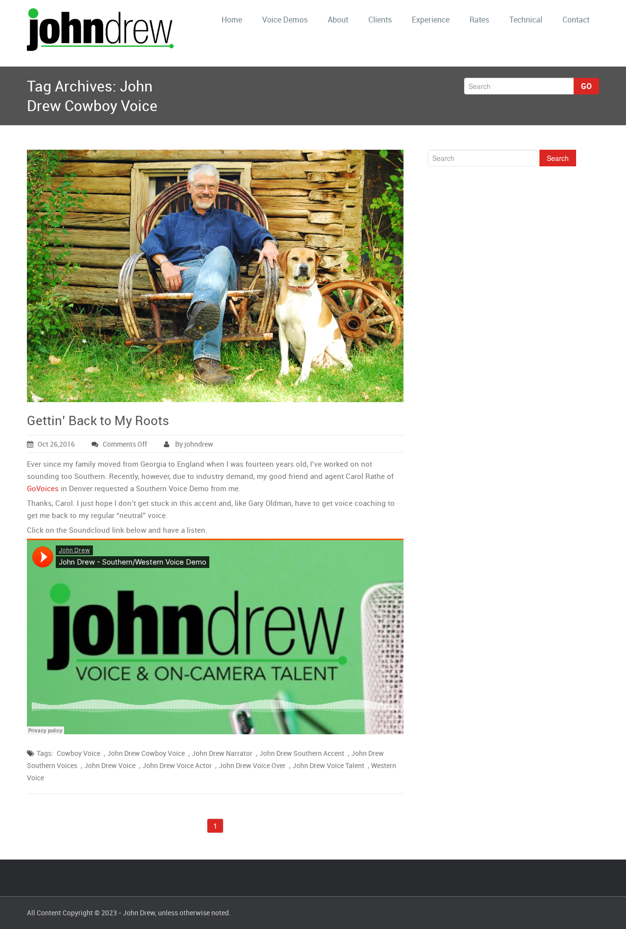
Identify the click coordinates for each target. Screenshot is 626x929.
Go (586, 86)
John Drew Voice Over (252, 765)
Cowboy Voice (78, 753)
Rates (479, 19)
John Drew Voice (109, 765)
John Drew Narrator (222, 753)
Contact (575, 19)
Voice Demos (285, 19)
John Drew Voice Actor (177, 765)
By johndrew (193, 444)
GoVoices (43, 488)
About (338, 19)
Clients (380, 19)
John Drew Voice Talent (328, 765)
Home (232, 19)
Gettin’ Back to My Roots (98, 420)
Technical (525, 19)
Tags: (45, 753)
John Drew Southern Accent (301, 753)
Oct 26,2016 (56, 444)
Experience (430, 19)
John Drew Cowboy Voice (146, 753)
